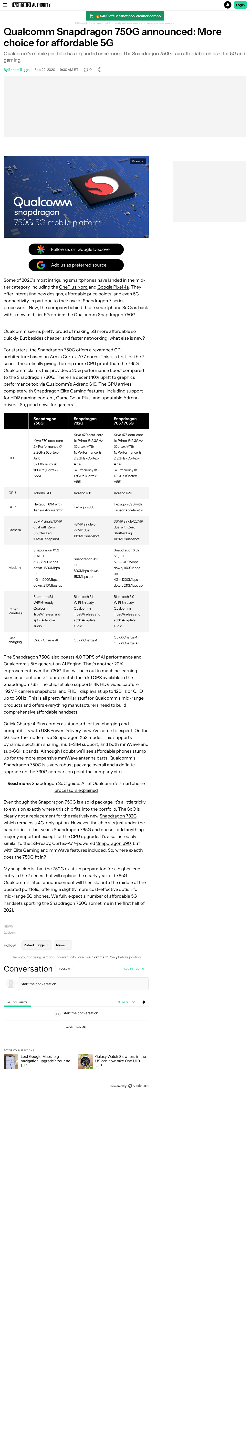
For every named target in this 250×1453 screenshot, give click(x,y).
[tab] (17, 1002)
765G (133, 363)
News (8, 926)
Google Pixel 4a (113, 287)
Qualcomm (11, 932)
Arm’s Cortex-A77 (68, 356)
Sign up (140, 968)
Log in (128, 968)
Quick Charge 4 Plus (24, 723)
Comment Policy (104, 957)
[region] (76, 1027)
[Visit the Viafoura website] (138, 1086)
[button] (125, 5)
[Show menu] (5, 5)
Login (240, 5)
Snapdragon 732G (118, 816)
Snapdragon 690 (113, 843)
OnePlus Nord (73, 287)
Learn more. (167, 23)
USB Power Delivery (60, 730)
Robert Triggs (19, 69)
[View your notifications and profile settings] (144, 1002)
